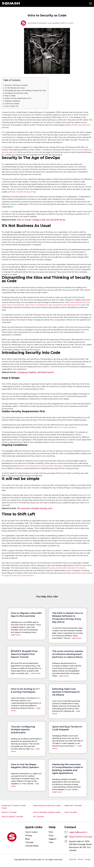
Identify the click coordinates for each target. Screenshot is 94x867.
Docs (51, 835)
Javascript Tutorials (73, 805)
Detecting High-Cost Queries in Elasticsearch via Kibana (66, 691)
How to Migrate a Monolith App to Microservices (26, 614)
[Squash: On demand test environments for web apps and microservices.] (11, 3)
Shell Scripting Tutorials (12, 816)
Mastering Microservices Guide (47, 805)
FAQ (51, 832)
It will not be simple (12, 103)
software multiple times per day (22, 192)
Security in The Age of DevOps (16, 85)
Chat (51, 842)
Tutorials (29, 842)
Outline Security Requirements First (18, 98)
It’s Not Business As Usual (15, 88)
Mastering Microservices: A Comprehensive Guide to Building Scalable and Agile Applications (67, 769)
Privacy (87, 859)
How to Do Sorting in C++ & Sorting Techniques (25, 690)
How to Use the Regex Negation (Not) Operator (25, 766)
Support (52, 839)
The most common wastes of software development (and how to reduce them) (67, 654)
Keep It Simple (10, 96)
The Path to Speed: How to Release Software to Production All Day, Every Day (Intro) (67, 617)
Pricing (28, 835)
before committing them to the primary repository (40, 466)
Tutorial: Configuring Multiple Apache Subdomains (23, 729)
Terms (80, 859)
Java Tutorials (70, 812)
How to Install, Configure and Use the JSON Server (41, 219)
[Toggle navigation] (90, 3)
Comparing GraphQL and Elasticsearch (35, 372)
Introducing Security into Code (16, 93)
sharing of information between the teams (67, 568)
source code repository (66, 427)
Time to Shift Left (11, 106)
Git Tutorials (38, 816)
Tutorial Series (32, 846)
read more (16, 635)
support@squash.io (78, 832)
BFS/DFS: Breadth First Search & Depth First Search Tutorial (24, 654)
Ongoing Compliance (12, 101)
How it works (31, 832)
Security (72, 859)
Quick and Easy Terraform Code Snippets (67, 728)
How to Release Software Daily (46, 812)
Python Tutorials (9, 812)
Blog (27, 839)
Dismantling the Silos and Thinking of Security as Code (25, 90)
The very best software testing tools (34, 508)
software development (80, 125)
